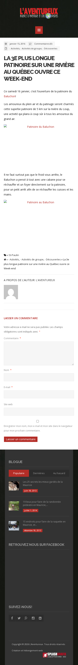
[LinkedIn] (40, 618)
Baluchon (9, 96)
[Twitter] (19, 618)
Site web (8, 404)
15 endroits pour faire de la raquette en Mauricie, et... (44, 523)
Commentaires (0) (43, 43)
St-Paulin (14, 255)
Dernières (39, 473)
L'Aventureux (45, 280)
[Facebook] (12, 618)
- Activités (15, 48)
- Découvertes (50, 48)
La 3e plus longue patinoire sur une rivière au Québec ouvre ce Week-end (39, 68)
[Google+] (26, 618)
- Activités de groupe (31, 48)
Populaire (18, 473)
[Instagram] (33, 618)
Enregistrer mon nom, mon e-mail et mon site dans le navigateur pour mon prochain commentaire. (38, 428)
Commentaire (12, 338)
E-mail (8, 387)
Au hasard (59, 473)
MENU (39, 30)
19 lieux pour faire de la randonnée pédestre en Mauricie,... (42, 503)
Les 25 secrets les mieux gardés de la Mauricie (43, 483)
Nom (8, 370)
